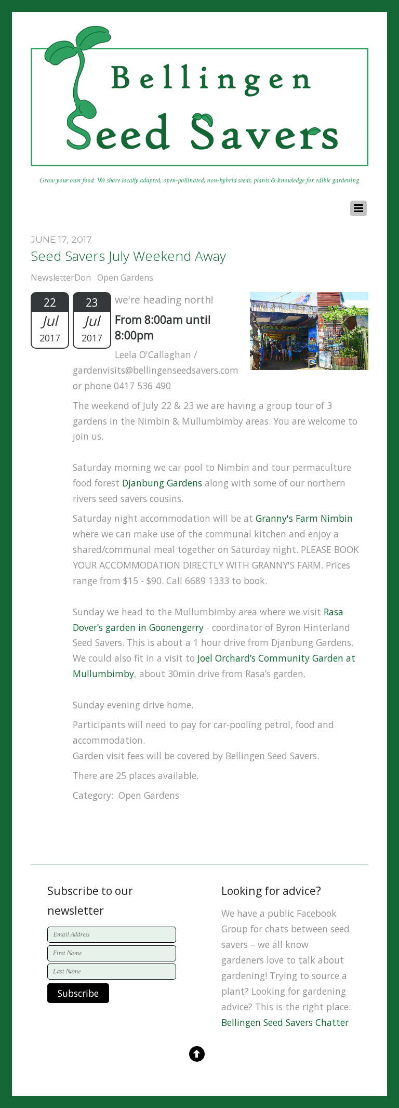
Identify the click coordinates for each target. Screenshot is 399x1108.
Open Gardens (125, 277)
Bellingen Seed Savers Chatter (285, 1022)
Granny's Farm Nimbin (304, 518)
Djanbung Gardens (162, 483)
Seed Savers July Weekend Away (128, 255)
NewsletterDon (61, 277)
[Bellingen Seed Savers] (199, 160)
